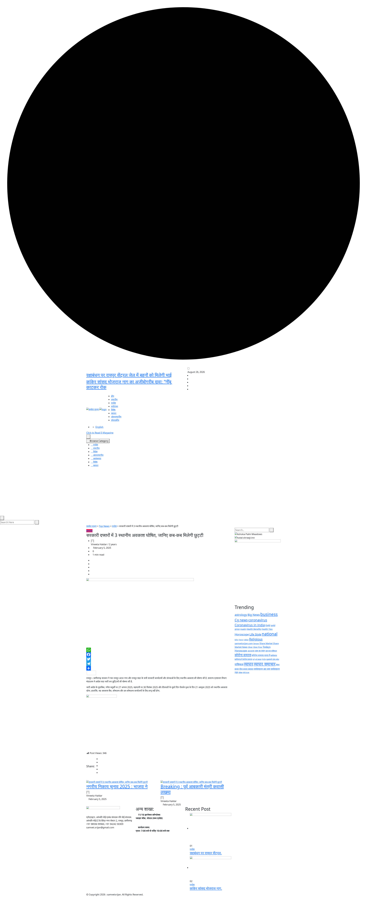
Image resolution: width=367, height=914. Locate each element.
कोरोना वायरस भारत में (261, 655)
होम (112, 396)
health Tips (267, 629)
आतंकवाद (97, 458)
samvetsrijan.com (244, 643)
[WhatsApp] (158, 650)
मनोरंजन (114, 406)
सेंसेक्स (240, 672)
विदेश (95, 451)
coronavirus (257, 620)
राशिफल (239, 664)
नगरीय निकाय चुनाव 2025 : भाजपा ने (117, 786)
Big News (254, 615)
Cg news (241, 620)
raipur (246, 640)
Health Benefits (254, 629)
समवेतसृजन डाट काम (262, 668)
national (269, 634)
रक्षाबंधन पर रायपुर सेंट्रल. (206, 853)
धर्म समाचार (258, 659)
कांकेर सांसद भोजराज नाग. (206, 888)
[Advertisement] (183, 494)
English (99, 427)
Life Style (255, 634)
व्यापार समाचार (265, 664)
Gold (267, 625)
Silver (250, 647)
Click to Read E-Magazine (99, 432)
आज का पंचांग (260, 650)
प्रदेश (113, 402)
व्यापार (113, 413)
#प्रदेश (89, 530)
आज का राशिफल (271, 651)
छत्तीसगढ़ (274, 655)
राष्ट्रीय (114, 399)
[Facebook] (158, 654)
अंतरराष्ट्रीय (116, 416)
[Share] (158, 668)
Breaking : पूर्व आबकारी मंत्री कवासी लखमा (192, 789)
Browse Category (98, 440)
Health (243, 629)
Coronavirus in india (250, 625)
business (269, 614)
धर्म (254, 659)
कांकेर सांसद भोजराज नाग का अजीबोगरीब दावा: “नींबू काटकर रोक (128, 384)
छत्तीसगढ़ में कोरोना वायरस (243, 659)
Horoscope (242, 634)
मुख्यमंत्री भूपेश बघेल (272, 659)
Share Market (266, 643)
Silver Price (257, 647)
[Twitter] (158, 659)
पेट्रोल (264, 659)
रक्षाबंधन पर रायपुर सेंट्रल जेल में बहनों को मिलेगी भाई (129, 375)
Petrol (241, 640)
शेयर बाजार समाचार (246, 669)
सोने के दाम (246, 672)
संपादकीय (115, 420)
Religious (255, 639)
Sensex (256, 643)
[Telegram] (158, 663)
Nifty (236, 640)
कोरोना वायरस (243, 655)
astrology (241, 615)
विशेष (113, 409)
